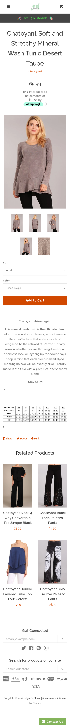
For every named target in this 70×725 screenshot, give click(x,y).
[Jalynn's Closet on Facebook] (31, 649)
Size (5, 263)
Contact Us (54, 721)
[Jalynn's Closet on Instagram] (46, 649)
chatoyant (35, 71)
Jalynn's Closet (32, 698)
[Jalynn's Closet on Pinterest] (38, 649)
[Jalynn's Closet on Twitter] (23, 649)
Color (6, 280)
